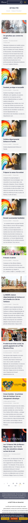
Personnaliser (23, 518)
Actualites (5, 40)
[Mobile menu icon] (25, 2)
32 (13, 483)
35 (23, 483)
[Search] (20, 2)
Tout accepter (5, 518)
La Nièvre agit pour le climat (9, 401)
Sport (9, 454)
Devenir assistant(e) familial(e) (13, 218)
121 (15, 485)
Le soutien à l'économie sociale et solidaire (12, 350)
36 (9, 485)
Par (13, 40)
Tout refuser (14, 518)
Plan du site (18, 494)
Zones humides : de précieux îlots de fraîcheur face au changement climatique (13, 396)
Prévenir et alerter (9, 258)
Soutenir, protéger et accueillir (13, 87)
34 (20, 483)
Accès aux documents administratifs (16, 497)
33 (16, 483)
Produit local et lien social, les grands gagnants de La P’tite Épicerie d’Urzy (13, 346)
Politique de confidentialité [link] (14, 521)
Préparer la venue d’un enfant (13, 172)
